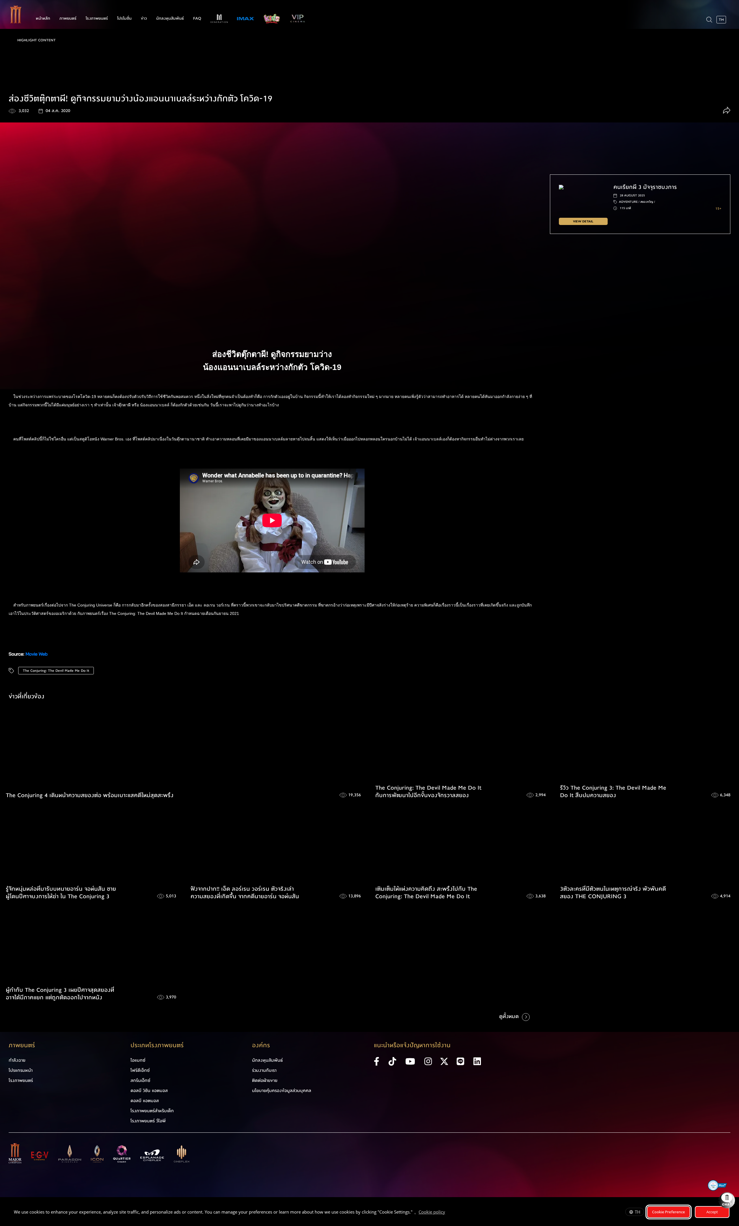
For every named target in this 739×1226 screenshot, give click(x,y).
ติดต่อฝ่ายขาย (264, 1080)
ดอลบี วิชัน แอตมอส (149, 1090)
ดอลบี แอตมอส (144, 1100)
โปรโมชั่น (124, 18)
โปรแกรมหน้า (21, 1070)
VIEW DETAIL (583, 221)
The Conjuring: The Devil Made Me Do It (56, 670)
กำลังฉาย (17, 1060)
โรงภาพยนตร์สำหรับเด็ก (152, 1111)
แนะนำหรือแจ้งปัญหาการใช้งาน (412, 1045)
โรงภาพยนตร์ (97, 18)
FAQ (197, 18)
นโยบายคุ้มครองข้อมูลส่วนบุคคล (281, 1090)
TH (637, 1212)
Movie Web (36, 654)
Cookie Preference (668, 1211)
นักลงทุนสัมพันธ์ (170, 18)
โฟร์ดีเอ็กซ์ (140, 1070)
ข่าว (144, 18)
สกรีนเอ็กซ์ (140, 1080)
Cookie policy (432, 1212)
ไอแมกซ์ (137, 1060)
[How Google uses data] (448, 1213)
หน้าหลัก (43, 18)
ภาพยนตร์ (67, 18)
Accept (712, 1211)
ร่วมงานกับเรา (264, 1070)
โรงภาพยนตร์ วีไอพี (148, 1121)
